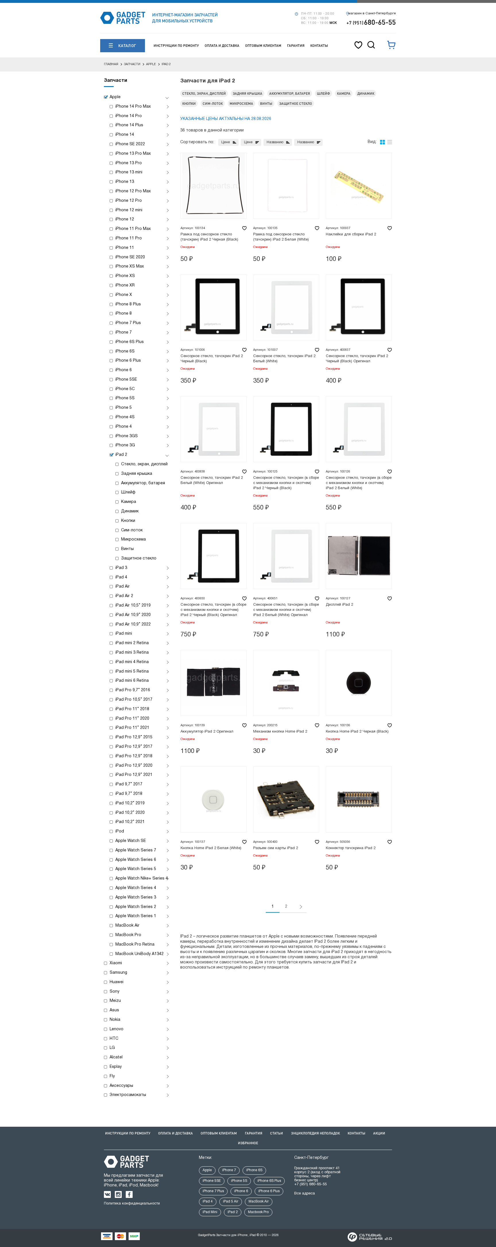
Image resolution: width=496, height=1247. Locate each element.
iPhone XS (125, 276)
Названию (275, 142)
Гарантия (296, 45)
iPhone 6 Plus (128, 361)
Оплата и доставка (222, 45)
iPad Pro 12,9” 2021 (133, 775)
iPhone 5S (125, 398)
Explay (116, 1067)
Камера (128, 502)
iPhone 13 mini (128, 172)
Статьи (276, 1133)
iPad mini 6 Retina (132, 681)
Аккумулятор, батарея (143, 483)
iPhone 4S (125, 417)
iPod (119, 831)
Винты (127, 549)
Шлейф (128, 492)
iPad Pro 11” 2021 (132, 728)
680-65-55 (371, 22)
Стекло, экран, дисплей (144, 464)
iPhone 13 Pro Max (133, 154)
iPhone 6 (123, 370)
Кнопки (128, 521)
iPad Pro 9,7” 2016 (132, 690)
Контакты (319, 45)
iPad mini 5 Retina (132, 671)
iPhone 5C (125, 389)
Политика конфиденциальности (132, 1203)
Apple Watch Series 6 (135, 860)
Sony (114, 992)
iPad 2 (121, 455)
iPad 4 (121, 577)
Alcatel (116, 1057)
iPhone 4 (123, 427)
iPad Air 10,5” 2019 (133, 605)
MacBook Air (127, 925)
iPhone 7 (123, 332)
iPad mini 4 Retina (132, 662)
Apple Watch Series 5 (135, 869)
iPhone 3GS (126, 436)
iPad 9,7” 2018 (128, 794)
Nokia (115, 1020)
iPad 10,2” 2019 (130, 803)
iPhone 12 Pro (128, 201)
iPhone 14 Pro (128, 116)
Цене (225, 142)
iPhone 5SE (126, 380)
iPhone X (123, 295)
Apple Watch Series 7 (135, 850)
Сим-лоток (132, 530)
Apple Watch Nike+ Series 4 (141, 878)
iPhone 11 (124, 248)
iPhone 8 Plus (128, 304)
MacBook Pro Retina (134, 944)
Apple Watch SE (130, 841)
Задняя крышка (136, 474)
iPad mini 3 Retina (132, 653)
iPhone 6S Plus (129, 342)
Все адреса (304, 1193)
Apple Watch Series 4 (135, 888)
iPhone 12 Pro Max (133, 191)
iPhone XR (125, 285)
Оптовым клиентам (263, 45)
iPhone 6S (125, 351)
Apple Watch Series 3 (135, 897)
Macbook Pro (258, 1212)
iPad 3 (121, 568)
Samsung (118, 973)
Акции (379, 1133)
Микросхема (133, 539)
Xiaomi (116, 963)
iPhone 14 (124, 135)
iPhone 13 (124, 182)
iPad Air (122, 586)
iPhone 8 (123, 313)
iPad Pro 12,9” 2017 (133, 747)
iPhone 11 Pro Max (133, 229)
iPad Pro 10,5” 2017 (133, 700)
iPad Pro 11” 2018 (132, 709)
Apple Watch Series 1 (135, 916)
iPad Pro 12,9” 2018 (133, 756)
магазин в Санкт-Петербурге (372, 13)
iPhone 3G (125, 445)
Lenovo (116, 1029)
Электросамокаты (128, 1095)
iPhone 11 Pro (128, 238)
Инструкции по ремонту (176, 45)
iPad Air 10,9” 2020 (133, 615)
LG (112, 1048)
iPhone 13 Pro (128, 163)
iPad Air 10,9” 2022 (133, 624)
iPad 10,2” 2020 (130, 813)
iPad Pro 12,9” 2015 (133, 737)
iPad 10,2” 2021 (130, 822)
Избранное (248, 1143)
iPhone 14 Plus (129, 125)
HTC (114, 1039)
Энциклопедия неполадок (315, 1133)
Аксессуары (121, 1086)
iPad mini (123, 634)
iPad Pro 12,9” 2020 (133, 766)
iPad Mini (210, 1212)
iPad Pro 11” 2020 (132, 719)
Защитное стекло (138, 558)
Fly (112, 1076)
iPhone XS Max (129, 266)
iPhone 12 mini (128, 210)
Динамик (130, 511)
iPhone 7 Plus (128, 323)
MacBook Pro (128, 935)
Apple (115, 97)
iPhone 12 (124, 219)
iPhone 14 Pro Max (133, 107)
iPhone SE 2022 (130, 144)
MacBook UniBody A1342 (139, 954)
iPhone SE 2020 (130, 257)
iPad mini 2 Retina (132, 643)
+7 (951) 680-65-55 (310, 1184)
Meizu (115, 1001)
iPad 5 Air (230, 1201)
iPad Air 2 (124, 596)
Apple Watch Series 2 (135, 907)
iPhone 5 (123, 408)
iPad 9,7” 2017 (128, 784)
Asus (114, 1010)
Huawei (116, 982)
